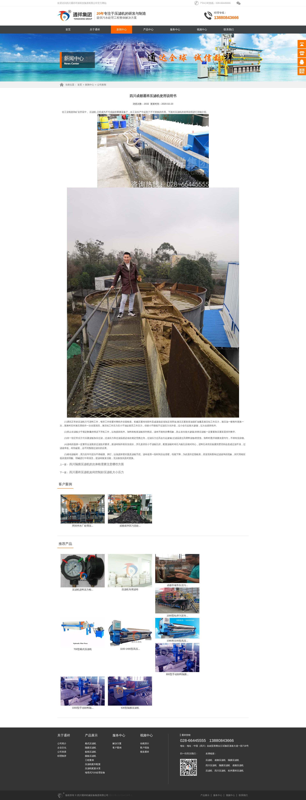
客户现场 (144, 747)
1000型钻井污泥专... (177, 615)
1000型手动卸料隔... (82, 707)
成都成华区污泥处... (130, 525)
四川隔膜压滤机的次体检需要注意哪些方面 (96, 464)
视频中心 (202, 29)
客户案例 (117, 747)
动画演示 (144, 743)
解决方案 (117, 743)
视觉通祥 (144, 751)
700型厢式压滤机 (83, 649)
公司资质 (61, 751)
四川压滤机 (211, 765)
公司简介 (61, 743)
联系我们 (229, 29)
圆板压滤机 (90, 756)
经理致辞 (61, 756)
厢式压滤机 (90, 743)
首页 (68, 29)
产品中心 (148, 29)
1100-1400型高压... (130, 648)
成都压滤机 (220, 760)
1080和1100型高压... (177, 640)
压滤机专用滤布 (130, 589)
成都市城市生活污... (177, 585)
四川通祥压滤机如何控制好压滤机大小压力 (96, 472)
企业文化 (61, 747)
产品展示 (204, 795)
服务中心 (175, 29)
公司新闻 (101, 84)
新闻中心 (122, 29)
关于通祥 (95, 29)
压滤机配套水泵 (93, 768)
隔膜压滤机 (90, 747)
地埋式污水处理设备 (95, 772)
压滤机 (209, 760)
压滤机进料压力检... (82, 589)
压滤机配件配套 (93, 764)
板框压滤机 (90, 751)
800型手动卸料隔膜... (177, 674)
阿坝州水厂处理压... (82, 525)
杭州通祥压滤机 (236, 770)
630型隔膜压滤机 (130, 707)
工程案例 (89, 760)
